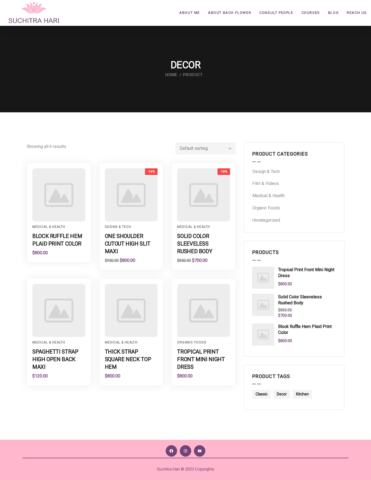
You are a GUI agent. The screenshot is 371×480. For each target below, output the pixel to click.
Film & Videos (265, 183)
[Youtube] (199, 451)
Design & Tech (118, 227)
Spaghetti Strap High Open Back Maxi (55, 359)
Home (171, 74)
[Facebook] (171, 451)
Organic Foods (191, 342)
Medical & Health (48, 227)
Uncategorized (266, 220)
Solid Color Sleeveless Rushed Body (194, 244)
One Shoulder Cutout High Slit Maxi (127, 244)
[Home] (33, 13)
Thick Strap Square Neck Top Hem (128, 359)
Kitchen (302, 394)
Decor (282, 394)
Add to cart (61, 211)
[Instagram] (185, 451)
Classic (262, 394)
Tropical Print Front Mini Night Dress (201, 359)
